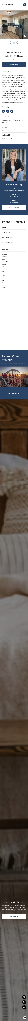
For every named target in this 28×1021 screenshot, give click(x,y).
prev (12, 42)
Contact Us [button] (14, 916)
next (16, 42)
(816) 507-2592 (14, 196)
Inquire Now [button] (14, 64)
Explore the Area (14, 393)
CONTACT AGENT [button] (14, 207)
